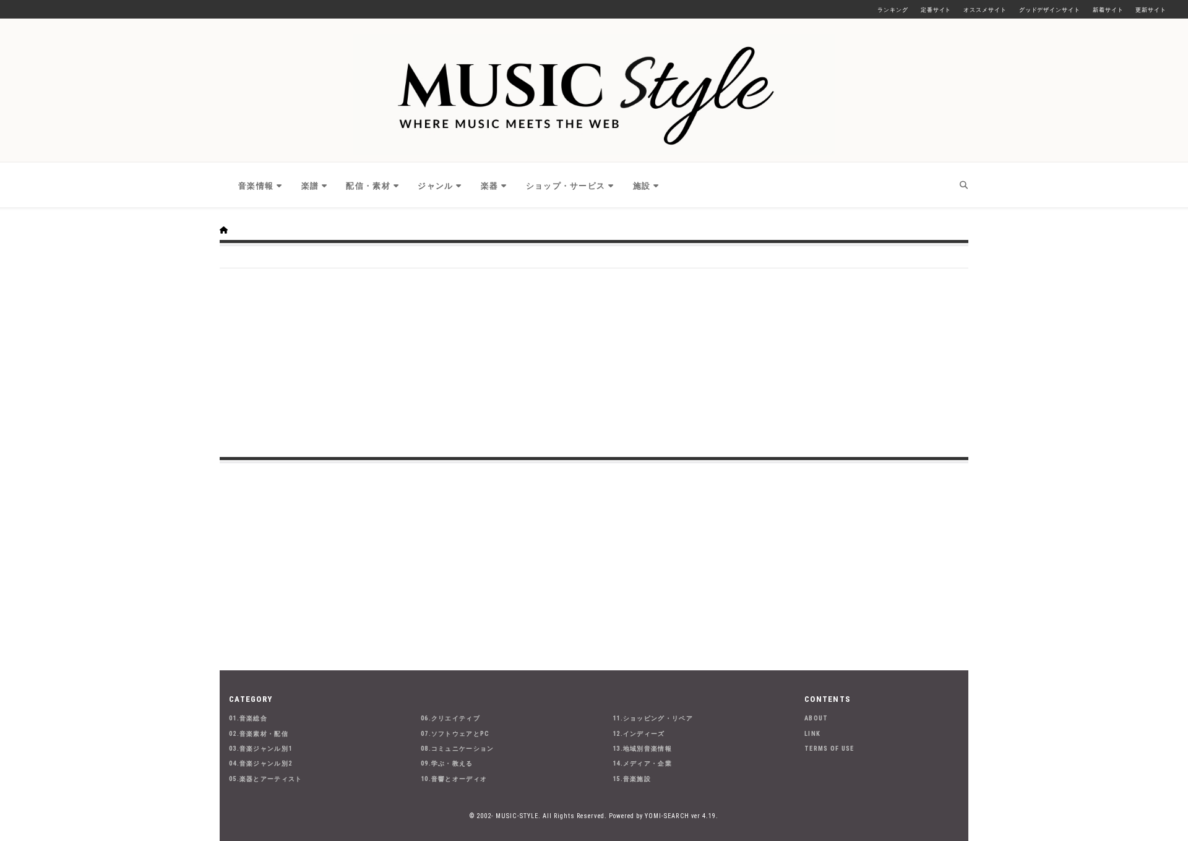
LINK (812, 734)
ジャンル (435, 185)
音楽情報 (255, 185)
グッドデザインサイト (1049, 10)
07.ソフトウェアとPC (455, 734)
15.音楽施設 (632, 779)
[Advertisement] (594, 361)
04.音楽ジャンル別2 (260, 763)
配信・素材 (368, 185)
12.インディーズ (639, 734)
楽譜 (310, 185)
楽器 (490, 185)
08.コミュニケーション (457, 749)
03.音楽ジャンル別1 (260, 749)
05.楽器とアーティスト (266, 779)
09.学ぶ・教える (447, 763)
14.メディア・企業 (642, 763)
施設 (642, 185)
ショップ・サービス (566, 185)
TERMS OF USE (829, 749)
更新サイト (1150, 10)
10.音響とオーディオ (454, 779)
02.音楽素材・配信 (258, 734)
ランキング (892, 10)
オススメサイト (984, 10)
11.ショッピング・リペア (653, 718)
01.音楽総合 (248, 718)
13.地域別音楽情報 (642, 749)
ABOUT (816, 718)
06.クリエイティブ (450, 718)
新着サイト (1108, 10)
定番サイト (936, 10)
